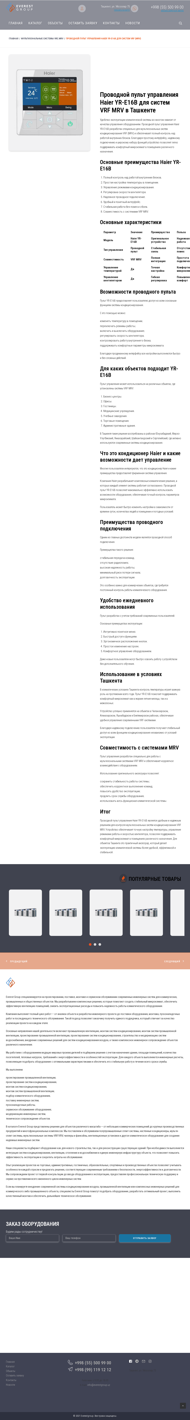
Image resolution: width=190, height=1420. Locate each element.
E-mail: (83, 1385)
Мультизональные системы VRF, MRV (42, 38)
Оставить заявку (82, 23)
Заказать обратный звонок (172, 11)
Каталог (35, 23)
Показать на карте (122, 10)
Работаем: (87, 1380)
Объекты (55, 23)
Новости (132, 23)
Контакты (111, 23)
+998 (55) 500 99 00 (93, 1362)
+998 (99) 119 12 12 (93, 1369)
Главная (16, 23)
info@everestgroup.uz (98, 1384)
